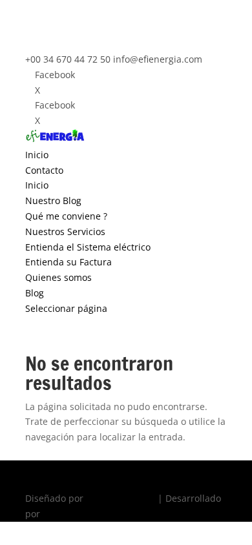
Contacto (44, 170)
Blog (34, 293)
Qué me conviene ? (66, 216)
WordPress (66, 514)
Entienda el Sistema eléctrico (88, 247)
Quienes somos (58, 277)
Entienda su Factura (68, 262)
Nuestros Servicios (65, 231)
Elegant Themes (120, 498)
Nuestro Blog (53, 200)
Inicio (36, 155)
